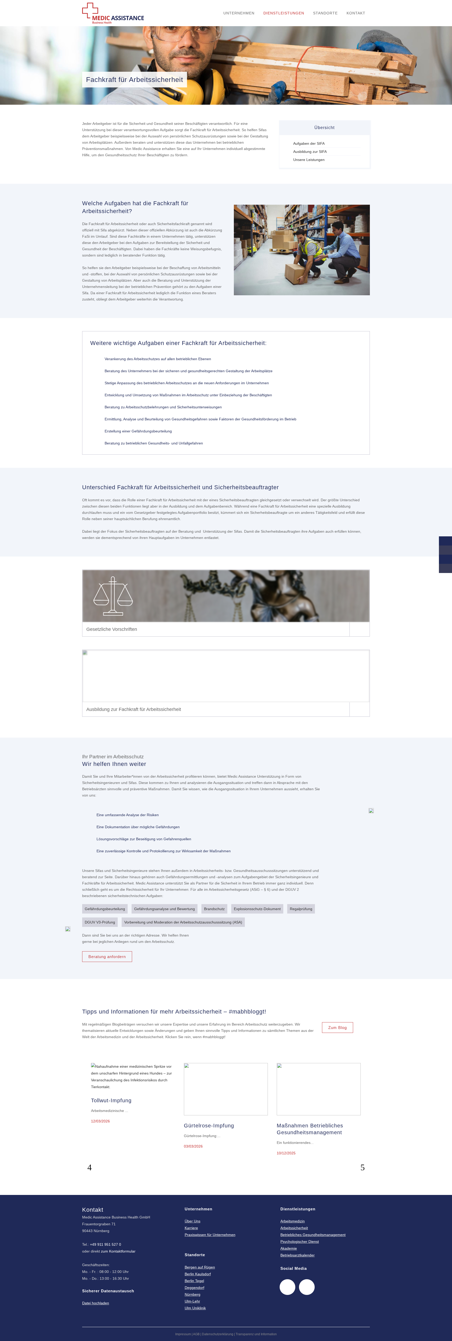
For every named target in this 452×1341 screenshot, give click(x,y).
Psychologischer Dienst (299, 1241)
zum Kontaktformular (118, 1251)
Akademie (288, 1248)
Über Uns (192, 1221)
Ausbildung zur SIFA (310, 151)
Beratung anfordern (107, 956)
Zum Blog (337, 1027)
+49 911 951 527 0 (105, 1244)
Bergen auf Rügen (200, 1267)
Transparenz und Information (256, 1334)
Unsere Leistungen (309, 160)
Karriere (191, 1228)
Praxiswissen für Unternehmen (210, 1235)
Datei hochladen (95, 1303)
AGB (196, 1334)
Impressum (183, 1334)
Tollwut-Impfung (111, 1100)
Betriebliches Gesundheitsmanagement (313, 1235)
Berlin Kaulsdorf (198, 1274)
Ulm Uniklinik (195, 1308)
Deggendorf (194, 1288)
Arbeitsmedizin (292, 1221)
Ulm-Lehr (192, 1301)
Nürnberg (192, 1294)
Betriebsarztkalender (297, 1255)
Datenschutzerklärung (217, 1334)
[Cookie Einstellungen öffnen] (11, 1334)
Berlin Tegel (194, 1281)
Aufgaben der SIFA (309, 143)
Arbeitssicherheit (294, 1228)
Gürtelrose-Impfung (209, 1125)
